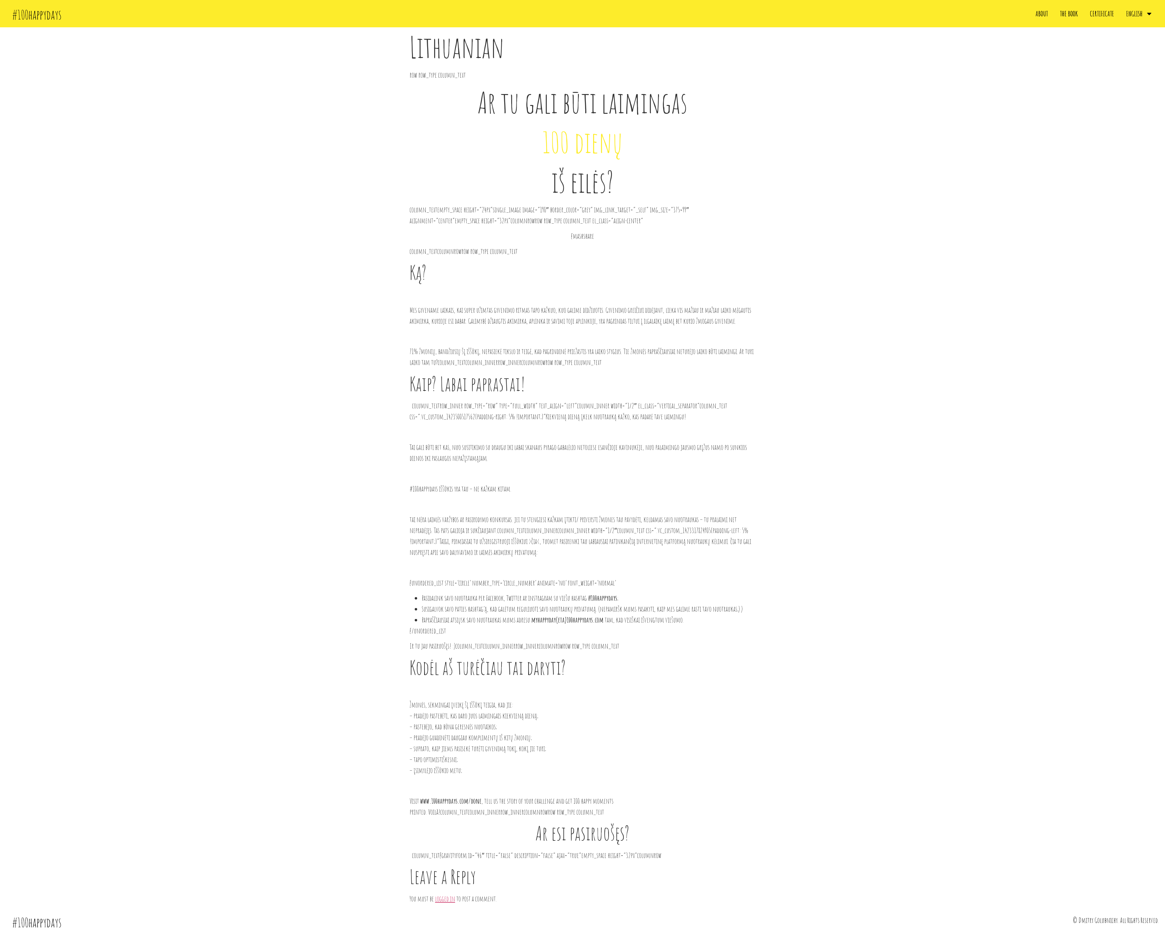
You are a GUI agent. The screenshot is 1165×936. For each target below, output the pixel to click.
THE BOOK (1069, 13)
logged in (445, 898)
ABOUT (1041, 13)
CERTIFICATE (1102, 13)
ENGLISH (1134, 13)
